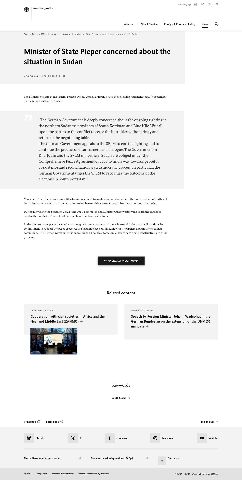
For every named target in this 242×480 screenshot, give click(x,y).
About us (129, 24)
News (205, 25)
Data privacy (41, 473)
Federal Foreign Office (35, 34)
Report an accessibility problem (93, 473)
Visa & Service (149, 24)
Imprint (27, 473)
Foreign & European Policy (179, 24)
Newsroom (65, 34)
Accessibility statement (63, 473)
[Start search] (216, 24)
